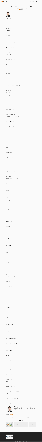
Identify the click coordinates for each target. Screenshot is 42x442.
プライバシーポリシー (37, 1)
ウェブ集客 (21, 9)
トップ (30, 1)
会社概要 (33, 1)
